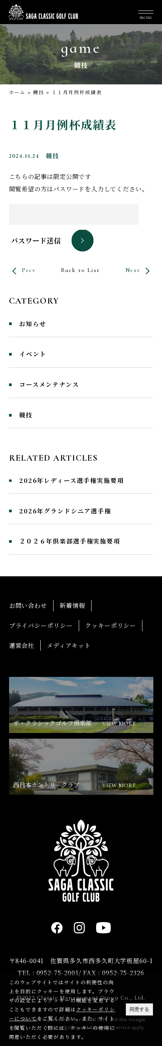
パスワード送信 (36, 240)
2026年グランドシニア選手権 (65, 511)
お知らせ (32, 324)
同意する (139, 1009)
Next (132, 270)
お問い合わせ (28, 605)
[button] (145, 12)
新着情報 (72, 605)
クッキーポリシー (110, 625)
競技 (38, 92)
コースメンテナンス (49, 384)
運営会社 (22, 645)
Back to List (80, 270)
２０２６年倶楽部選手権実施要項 (69, 541)
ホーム (17, 92)
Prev (28, 270)
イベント (32, 354)
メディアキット (68, 645)
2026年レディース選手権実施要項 (71, 480)
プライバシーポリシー (41, 625)
